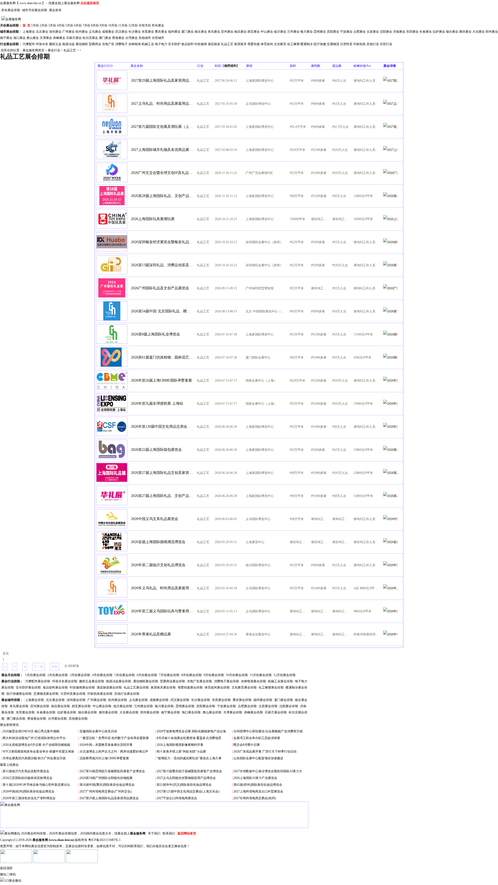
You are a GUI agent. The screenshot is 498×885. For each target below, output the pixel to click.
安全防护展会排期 (28, 687)
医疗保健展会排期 (18, 694)
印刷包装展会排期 (99, 694)
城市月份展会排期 (34, 10)
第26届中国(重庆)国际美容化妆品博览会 (107, 784)
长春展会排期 (46, 712)
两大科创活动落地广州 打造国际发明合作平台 (34, 738)
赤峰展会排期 (253, 712)
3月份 (52, 25)
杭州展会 (81, 31)
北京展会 (42, 31)
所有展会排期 (10, 10)
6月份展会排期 (147, 675)
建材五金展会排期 (91, 681)
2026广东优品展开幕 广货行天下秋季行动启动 (264, 751)
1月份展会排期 (35, 675)
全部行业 (386, 44)
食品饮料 (187, 44)
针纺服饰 (201, 44)
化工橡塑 (293, 44)
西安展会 (253, 31)
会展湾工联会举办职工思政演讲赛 (256, 738)
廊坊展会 (465, 31)
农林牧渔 (134, 44)
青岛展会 (214, 31)
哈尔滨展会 (90, 38)
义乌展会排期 (138, 700)
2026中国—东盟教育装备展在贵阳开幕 (106, 745)
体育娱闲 (267, 44)
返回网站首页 (186, 833)
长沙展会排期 (200, 700)
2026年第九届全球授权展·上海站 (157, 403)
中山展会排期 (102, 706)
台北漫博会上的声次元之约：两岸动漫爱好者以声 (114, 751)
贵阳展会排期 (205, 706)
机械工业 (148, 44)
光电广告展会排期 (199, 681)
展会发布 (55, 10)
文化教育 (280, 44)
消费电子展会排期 (226, 681)
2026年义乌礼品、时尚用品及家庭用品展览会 (162, 588)
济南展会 (399, 31)
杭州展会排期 (117, 700)
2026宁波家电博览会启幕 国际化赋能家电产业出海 (191, 731)
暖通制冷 (306, 44)
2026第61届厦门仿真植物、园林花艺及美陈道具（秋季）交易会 (162, 357)
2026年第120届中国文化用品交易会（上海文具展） (162, 427)
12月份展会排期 (284, 675)
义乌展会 (95, 31)
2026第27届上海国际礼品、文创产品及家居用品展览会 (162, 496)
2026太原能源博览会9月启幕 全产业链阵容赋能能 (36, 745)
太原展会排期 (268, 706)
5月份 (69, 25)
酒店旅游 (214, 44)
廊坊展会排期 (108, 712)
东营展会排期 (25, 712)
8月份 (95, 25)
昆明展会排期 (185, 706)
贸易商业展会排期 (172, 681)
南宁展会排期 (170, 712)
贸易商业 (95, 44)
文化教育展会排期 (244, 687)
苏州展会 (227, 31)
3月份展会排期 (80, 675)
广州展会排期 (96, 700)
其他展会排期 (78, 718)
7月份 (86, 25)
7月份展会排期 (169, 675)
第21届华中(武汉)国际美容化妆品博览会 (184, 784)
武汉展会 (121, 31)
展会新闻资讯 (9, 725)
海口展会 (19, 38)
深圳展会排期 (76, 700)
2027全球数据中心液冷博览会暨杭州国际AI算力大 (267, 771)
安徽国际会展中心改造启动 (98, 731)
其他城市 (145, 38)
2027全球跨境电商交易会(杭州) (254, 798)
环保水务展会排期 (64, 681)
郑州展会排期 (149, 712)
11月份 (123, 25)
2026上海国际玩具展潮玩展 (153, 219)
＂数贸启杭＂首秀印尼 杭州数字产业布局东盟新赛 (114, 738)
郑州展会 (492, 31)
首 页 (26, 25)
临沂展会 (280, 31)
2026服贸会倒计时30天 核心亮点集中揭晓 (31, 731)
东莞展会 (148, 31)
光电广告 (108, 44)
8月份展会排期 (191, 675)
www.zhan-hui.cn (30, 3)
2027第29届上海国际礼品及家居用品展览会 (162, 80)
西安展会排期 (81, 706)
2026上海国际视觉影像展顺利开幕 (180, 745)
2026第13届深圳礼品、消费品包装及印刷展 (162, 265)
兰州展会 (293, 31)
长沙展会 (134, 31)
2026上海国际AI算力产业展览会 (255, 778)
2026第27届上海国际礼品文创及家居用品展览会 (162, 473)
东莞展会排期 (221, 700)
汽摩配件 (29, 44)
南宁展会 (6, 38)
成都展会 (108, 31)
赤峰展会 (59, 38)
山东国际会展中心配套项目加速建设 (258, 758)
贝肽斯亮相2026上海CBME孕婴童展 (104, 758)
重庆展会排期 (242, 700)
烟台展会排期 (87, 712)
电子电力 (161, 44)
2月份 (43, 25)
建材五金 (55, 44)
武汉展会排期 (179, 700)
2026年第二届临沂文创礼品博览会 (158, 565)
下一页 (38, 667)
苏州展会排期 (39, 706)
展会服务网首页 (33, 50)
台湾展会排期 (57, 718)
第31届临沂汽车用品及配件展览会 (26, 771)
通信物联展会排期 (145, 681)
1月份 (35, 25)
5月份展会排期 (124, 675)
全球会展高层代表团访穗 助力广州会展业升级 (34, 758)
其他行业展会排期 (126, 694)
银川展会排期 (164, 706)
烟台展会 (452, 31)
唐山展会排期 (212, 712)
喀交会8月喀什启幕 (246, 745)
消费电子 (121, 44)
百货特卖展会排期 (72, 694)
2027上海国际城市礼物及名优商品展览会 (162, 150)
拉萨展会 (439, 31)
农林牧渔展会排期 (253, 681)
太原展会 (372, 31)
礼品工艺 (227, 44)
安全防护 (174, 44)
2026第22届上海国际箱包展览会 (156, 450)
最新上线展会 (9, 765)
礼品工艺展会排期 (136, 687)
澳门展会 (105, 38)
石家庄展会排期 (276, 712)
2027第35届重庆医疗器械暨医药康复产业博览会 (189, 771)
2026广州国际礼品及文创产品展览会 (160, 288)
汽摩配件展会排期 (37, 681)
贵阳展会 (333, 31)
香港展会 (118, 38)
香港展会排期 (36, 718)
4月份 (61, 25)
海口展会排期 (191, 712)
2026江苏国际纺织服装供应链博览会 (27, 778)
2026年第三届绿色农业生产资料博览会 (29, 798)
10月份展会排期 (237, 675)
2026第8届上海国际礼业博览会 (155, 334)
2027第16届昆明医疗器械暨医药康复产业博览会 (112, 771)
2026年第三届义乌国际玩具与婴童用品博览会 (162, 611)
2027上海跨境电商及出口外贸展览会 (258, 791)
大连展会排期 (129, 712)
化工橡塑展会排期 (271, 687)
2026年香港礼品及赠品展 (151, 634)
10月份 (112, 25)
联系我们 (169, 833)
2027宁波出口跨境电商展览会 (177, 798)
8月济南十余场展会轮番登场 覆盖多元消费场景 (189, 738)
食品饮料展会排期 (55, 687)
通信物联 (81, 44)
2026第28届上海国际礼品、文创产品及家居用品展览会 (162, 196)
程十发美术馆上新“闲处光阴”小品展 (181, 751)
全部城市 (158, 38)
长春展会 (425, 31)
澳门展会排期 (15, 718)
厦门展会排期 (283, 700)
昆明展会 (320, 31)
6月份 (78, 25)
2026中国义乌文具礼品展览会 (154, 519)
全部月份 (145, 25)
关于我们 (154, 833)
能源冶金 (68, 44)
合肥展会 (359, 31)
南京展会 (201, 31)
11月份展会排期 (261, 675)
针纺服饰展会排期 (82, 687)
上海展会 (29, 31)
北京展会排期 (55, 700)
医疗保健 (320, 44)
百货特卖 (346, 44)
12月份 (133, 25)
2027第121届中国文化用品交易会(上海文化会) (188, 791)
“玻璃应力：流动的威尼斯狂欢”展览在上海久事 (189, 758)
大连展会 (478, 31)
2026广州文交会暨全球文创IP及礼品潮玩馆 (162, 173)
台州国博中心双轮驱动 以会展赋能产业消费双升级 (268, 731)
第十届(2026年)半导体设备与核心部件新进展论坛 (36, 784)
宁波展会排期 (226, 706)
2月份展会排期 (57, 675)
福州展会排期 (262, 700)
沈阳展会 (386, 31)
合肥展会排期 (247, 706)
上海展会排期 (34, 700)
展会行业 (54, 50)
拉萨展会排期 (66, 712)
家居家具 (240, 44)
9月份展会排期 (214, 675)
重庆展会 (161, 31)
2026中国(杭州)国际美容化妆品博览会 (28, 791)
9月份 (103, 25)
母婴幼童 (253, 44)
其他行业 (372, 44)
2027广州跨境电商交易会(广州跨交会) (106, 791)
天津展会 (46, 38)
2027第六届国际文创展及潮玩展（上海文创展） (162, 127)
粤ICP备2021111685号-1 (104, 840)
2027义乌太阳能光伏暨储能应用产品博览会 (186, 778)
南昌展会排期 (60, 706)
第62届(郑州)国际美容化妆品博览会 (257, 784)
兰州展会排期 (143, 706)
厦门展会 (187, 31)
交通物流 (333, 44)
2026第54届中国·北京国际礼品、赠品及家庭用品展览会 (162, 311)
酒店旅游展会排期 (109, 687)
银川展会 (306, 31)
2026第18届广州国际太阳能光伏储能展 (106, 778)
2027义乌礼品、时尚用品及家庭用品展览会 (162, 104)
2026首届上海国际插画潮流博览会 (158, 542)
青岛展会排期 (19, 706)
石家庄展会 (74, 38)
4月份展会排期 (102, 675)
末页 (54, 667)
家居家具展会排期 (163, 687)
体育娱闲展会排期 (217, 687)
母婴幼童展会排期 (190, 687)
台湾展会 (131, 38)
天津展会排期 (232, 712)
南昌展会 (240, 31)
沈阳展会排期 (288, 706)
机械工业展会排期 (280, 681)
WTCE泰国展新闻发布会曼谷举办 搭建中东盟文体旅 (38, 751)
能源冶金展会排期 (118, 681)
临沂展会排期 (122, 706)
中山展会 (267, 31)
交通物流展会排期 (45, 694)
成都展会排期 (159, 700)
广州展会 (68, 31)
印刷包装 (359, 44)
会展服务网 (8, 3)
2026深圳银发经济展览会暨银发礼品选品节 (162, 242)
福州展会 (174, 31)
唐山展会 (32, 38)
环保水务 (42, 44)
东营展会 (412, 31)
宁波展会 (346, 31)
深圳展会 (55, 31)
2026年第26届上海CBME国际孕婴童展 (161, 380)
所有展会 (158, 25)
